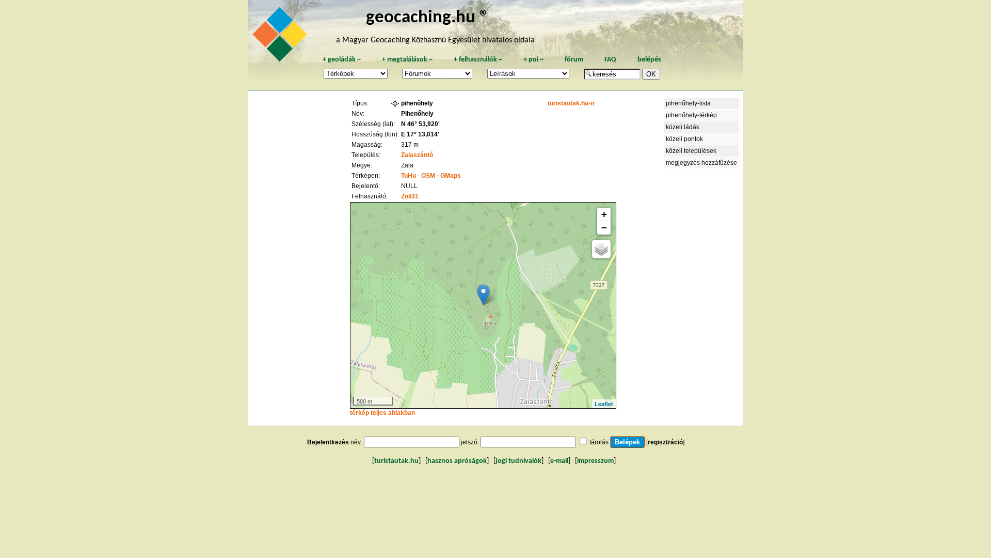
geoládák (342, 59)
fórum (574, 59)
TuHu (408, 175)
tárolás (599, 442)
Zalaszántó (417, 155)
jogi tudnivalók (518, 461)
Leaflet (604, 404)
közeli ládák (682, 127)
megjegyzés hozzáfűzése (701, 162)
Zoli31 (410, 196)
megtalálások (407, 59)
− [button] (604, 227)
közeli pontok (684, 139)
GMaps (450, 175)
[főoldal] (281, 37)
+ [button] (604, 214)
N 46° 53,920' (420, 124)
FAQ (610, 59)
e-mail (559, 461)
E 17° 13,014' (420, 134)
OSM (428, 175)
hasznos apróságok (457, 461)
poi (533, 59)
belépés (649, 59)
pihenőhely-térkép (691, 115)
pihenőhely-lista (688, 103)
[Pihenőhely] (483, 294)
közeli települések (691, 150)
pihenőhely (417, 103)
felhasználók (478, 59)
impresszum (595, 461)
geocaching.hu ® (427, 18)
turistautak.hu (396, 461)
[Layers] (601, 249)
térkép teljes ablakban (382, 412)
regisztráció (665, 442)
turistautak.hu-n (571, 103)
